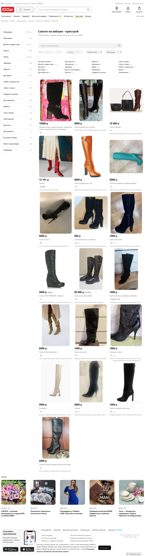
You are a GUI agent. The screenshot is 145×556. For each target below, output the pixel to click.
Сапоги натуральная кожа (120, 408)
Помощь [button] (127, 3)
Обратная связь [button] (138, 3)
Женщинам (18, 32)
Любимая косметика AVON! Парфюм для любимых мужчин (100, 513)
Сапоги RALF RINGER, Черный (51, 295)
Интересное (68, 16)
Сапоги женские (116, 239)
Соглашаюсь (104, 548)
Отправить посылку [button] (22, 3)
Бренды (88, 16)
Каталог (27, 9)
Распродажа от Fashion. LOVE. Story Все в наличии (71, 512)
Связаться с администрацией (52, 541)
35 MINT (42, 187)
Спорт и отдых (18, 88)
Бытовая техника (18, 137)
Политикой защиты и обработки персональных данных (65, 550)
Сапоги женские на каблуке (85, 239)
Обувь (18, 57)
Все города (7, 3)
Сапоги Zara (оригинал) (48, 352)
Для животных (18, 100)
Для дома (18, 75)
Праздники (18, 150)
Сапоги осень (44, 239)
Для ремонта (18, 131)
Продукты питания (18, 94)
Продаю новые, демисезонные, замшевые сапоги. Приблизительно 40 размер (55, 128)
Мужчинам (18, 38)
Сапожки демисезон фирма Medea (123, 183)
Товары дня (85, 530)
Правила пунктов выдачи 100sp (81, 541)
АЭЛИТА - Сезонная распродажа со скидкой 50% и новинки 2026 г (13, 513)
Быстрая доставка (70, 530)
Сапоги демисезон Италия (84, 127)
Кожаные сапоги (116, 352)
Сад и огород (18, 112)
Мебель (18, 106)
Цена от (41, 52)
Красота (18, 69)
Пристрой (79, 16)
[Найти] (119, 45)
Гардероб (25, 16)
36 (41, 243)
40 (41, 133)
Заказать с (115, 530)
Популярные (6, 16)
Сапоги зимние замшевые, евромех (123, 295)
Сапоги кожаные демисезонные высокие (55, 464)
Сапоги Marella (115, 127)
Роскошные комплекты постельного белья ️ (40, 512)
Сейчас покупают (99, 530)
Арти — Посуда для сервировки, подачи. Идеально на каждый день (130, 513)
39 (41, 411)
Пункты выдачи (46, 535)
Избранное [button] (119, 3)
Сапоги (42, 183)
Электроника (18, 119)
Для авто (18, 125)
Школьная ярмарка (39, 16)
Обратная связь (134, 554)
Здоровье (18, 63)
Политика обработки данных (80, 535)
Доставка (140, 16)
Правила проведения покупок (81, 538)
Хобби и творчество (18, 81)
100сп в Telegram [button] (36, 3)
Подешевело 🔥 (55, 16)
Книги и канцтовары (18, 144)
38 (76, 243)
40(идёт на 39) (115, 299)
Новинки (16, 16)
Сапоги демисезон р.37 (83, 183)
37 (111, 130)
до (53, 52)
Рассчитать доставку (48, 538)
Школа (18, 50)
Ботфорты (43, 408)
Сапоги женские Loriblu (83, 295)
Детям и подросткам (18, 44)
